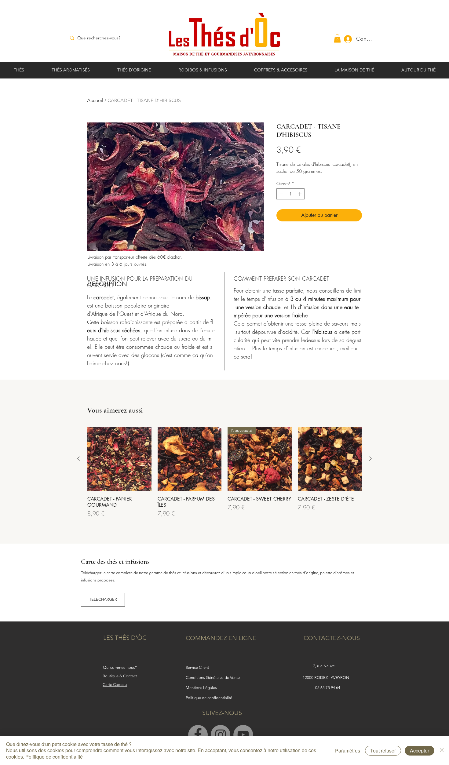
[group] (224, 472)
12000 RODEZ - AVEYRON (326, 677)
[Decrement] (281, 194)
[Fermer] (441, 750)
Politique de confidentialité (54, 756)
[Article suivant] (370, 458)
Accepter (419, 750)
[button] (337, 38)
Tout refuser (383, 750)
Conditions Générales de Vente (213, 677)
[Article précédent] (78, 458)
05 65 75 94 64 (327, 687)
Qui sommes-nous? (120, 667)
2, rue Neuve (324, 666)
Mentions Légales (201, 687)
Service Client (197, 667)
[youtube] (243, 735)
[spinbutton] (291, 194)
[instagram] (220, 735)
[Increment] (300, 194)
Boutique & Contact (120, 676)
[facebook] (198, 735)
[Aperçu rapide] (119, 459)
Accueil (95, 100)
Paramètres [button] (347, 750)
